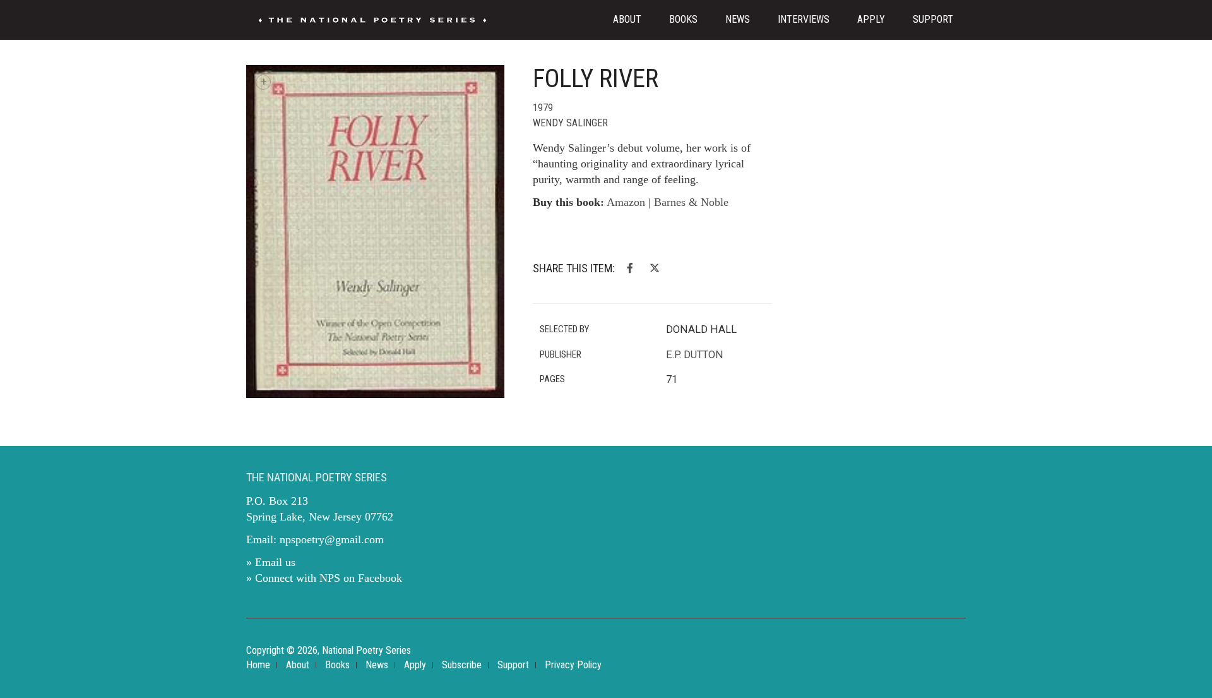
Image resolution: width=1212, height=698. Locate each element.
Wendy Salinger (570, 123)
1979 (543, 108)
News (737, 19)
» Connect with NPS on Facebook (324, 578)
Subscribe (462, 665)
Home (258, 665)
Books (683, 19)
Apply (871, 19)
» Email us (270, 562)
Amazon (626, 202)
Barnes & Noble (691, 202)
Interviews (803, 19)
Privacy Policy (573, 665)
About (627, 19)
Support (933, 19)
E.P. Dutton (694, 355)
